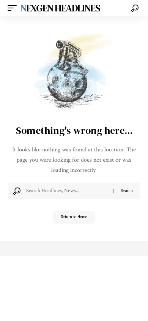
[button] (14, 8)
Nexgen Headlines (60, 8)
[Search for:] (66, 191)
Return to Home (74, 217)
